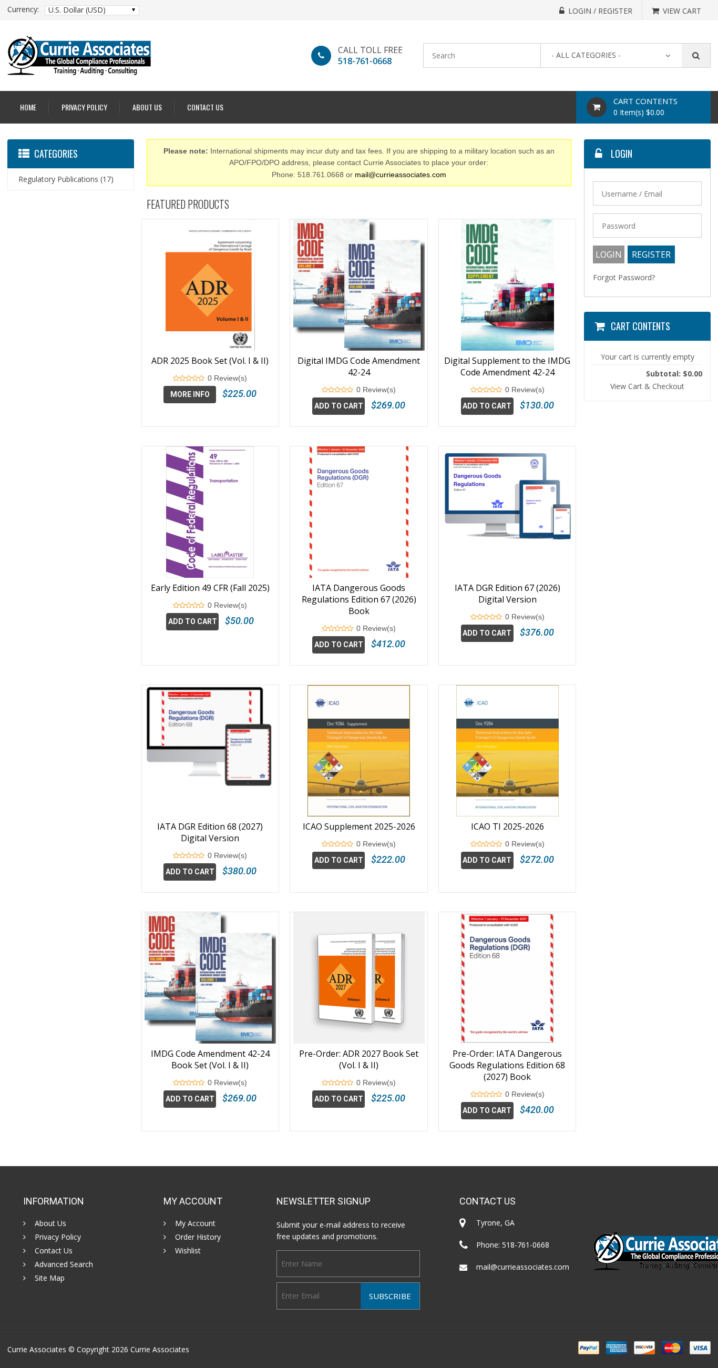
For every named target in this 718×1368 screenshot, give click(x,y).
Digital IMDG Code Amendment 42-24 (359, 366)
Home (28, 107)
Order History (198, 1237)
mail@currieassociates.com (400, 174)
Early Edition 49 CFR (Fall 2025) (210, 588)
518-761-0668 (365, 61)
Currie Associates (159, 1349)
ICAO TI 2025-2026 (507, 826)
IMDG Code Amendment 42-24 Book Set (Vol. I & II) (210, 1059)
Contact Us (205, 107)
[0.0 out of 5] (176, 378)
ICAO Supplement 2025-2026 (359, 826)
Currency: (23, 9)
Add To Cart (338, 406)
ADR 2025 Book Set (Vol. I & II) (210, 360)
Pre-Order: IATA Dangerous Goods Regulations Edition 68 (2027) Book (507, 1065)
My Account (195, 1223)
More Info (190, 394)
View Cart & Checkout (647, 386)
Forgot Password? (624, 277)
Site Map (50, 1278)
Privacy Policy (84, 107)
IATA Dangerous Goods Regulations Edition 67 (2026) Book (359, 599)
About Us (147, 107)
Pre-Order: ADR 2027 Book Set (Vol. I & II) (358, 1059)
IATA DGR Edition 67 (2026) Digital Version (507, 593)
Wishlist (188, 1251)
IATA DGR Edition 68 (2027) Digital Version (210, 832)
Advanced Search (64, 1264)
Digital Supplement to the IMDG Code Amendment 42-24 (507, 366)
